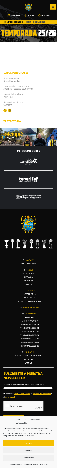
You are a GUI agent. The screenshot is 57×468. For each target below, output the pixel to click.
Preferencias (28, 457)
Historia (28, 277)
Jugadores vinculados (29, 301)
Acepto (28, 443)
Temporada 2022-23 (29, 335)
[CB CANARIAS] (28, 2)
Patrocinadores (31, 307)
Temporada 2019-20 (29, 324)
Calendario (29, 317)
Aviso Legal (43, 464)
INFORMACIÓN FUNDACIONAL (28, 355)
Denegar (28, 450)
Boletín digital (28, 263)
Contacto (28, 273)
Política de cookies (16, 464)
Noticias (30, 260)
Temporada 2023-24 (29, 338)
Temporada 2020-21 (29, 328)
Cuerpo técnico (29, 297)
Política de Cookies (22, 393)
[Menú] (53, 7)
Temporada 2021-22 (30, 331)
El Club (30, 270)
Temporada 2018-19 (29, 320)
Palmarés (28, 280)
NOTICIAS (28, 359)
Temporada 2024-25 (29, 342)
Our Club (28, 284)
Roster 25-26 (29, 294)
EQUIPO (7, 22)
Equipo (31, 290)
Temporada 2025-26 (29, 346)
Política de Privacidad (31, 464)
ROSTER (18, 22)
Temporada (31, 313)
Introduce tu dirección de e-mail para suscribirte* (23, 384)
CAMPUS (28, 362)
